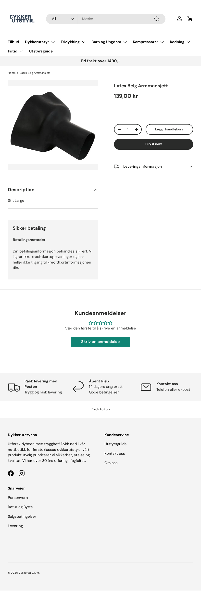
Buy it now (153, 144)
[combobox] (105, 19)
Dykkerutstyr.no (29, 572)
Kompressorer (145, 41)
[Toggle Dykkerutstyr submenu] (53, 42)
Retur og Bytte (20, 506)
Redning (177, 41)
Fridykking (70, 41)
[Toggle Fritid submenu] (21, 51)
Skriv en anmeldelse (100, 341)
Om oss (111, 462)
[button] (190, 18)
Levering (15, 525)
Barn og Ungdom (106, 41)
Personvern (18, 497)
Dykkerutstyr (37, 41)
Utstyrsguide (41, 51)
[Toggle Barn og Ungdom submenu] (125, 42)
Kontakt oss (114, 453)
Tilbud (13, 41)
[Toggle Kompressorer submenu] (162, 42)
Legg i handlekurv (169, 129)
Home (11, 73)
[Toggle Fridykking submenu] (84, 42)
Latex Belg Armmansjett (35, 73)
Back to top (100, 409)
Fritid (12, 51)
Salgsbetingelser (22, 516)
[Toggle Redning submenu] (188, 42)
